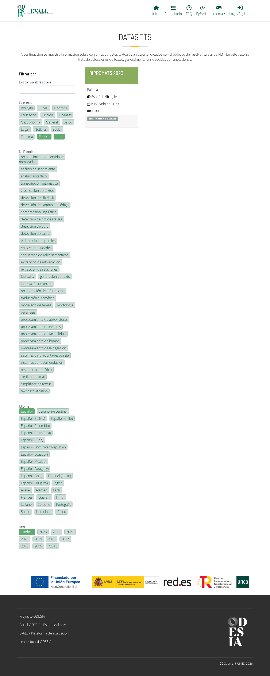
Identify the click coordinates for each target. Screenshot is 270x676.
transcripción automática (39, 183)
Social (57, 129)
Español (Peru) (31, 475)
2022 (56, 532)
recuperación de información (43, 290)
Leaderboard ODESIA (35, 641)
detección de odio (34, 226)
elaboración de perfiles (38, 240)
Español (27, 411)
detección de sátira (35, 233)
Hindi (60, 497)
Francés (26, 497)
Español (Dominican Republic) (43, 447)
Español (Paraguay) (35, 468)
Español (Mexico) (33, 461)
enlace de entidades (36, 247)
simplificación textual (36, 384)
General (52, 122)
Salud (68, 122)
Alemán (41, 490)
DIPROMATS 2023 (106, 73)
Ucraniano (43, 511)
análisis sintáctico (34, 176)
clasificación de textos (37, 190)
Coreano (44, 504)
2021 (70, 532)
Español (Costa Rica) (36, 433)
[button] (219, 11)
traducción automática (37, 298)
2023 (43, 532)
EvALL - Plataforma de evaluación (44, 633)
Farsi (56, 490)
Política (44, 136)
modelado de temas (36, 305)
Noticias (41, 129)
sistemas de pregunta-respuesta (45, 355)
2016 (24, 546)
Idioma (24, 406)
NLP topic (26, 151)
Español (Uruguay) (34, 483)
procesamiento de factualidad (43, 333)
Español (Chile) (62, 418)
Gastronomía (30, 122)
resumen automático (36, 369)
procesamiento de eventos (41, 326)
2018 (51, 539)
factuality (27, 276)
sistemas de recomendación (42, 362)
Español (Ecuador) (34, 454)
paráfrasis (28, 312)
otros (59, 136)
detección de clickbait (37, 197)
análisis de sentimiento (38, 169)
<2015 (52, 546)
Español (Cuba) (32, 440)
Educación (28, 115)
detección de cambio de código (45, 205)
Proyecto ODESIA (32, 616)
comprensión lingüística (38, 212)
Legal (25, 129)
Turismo (27, 136)
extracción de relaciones (39, 269)
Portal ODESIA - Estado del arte (42, 624)
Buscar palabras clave (35, 82)
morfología (65, 305)
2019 (38, 539)
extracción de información (40, 262)
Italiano (26, 504)
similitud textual (33, 376)
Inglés (58, 483)
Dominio (25, 103)
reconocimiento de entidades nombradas (42, 159)
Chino (61, 511)
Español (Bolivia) (33, 418)
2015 (38, 546)
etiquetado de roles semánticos (44, 255)
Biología (27, 108)
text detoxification (34, 391)
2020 (24, 539)
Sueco (25, 511)
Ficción (47, 115)
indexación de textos (36, 283)
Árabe (25, 490)
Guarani (44, 497)
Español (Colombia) (35, 425)
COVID (43, 108)
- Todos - (27, 532)
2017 (65, 539)
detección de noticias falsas (41, 219)
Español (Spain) (59, 475)
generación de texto (55, 276)
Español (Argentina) (53, 411)
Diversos (60, 108)
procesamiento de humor (40, 341)
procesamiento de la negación (43, 348)
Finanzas (65, 115)
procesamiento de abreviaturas (44, 319)
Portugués (63, 504)
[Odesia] (37, 10)
